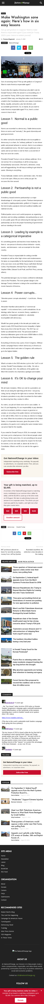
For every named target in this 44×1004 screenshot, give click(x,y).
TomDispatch (5, 922)
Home (3, 856)
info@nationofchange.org (26, 975)
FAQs (3, 893)
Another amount (13, 517)
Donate (3, 887)
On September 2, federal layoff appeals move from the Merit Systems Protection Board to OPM (27, 579)
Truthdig (4, 928)
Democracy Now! (7, 925)
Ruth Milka (14, 828)
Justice (3, 581)
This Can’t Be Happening (9, 915)
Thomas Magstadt (9, 39)
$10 (7, 511)
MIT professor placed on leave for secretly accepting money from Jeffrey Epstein (11, 552)
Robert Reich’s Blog (8, 912)
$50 (25, 511)
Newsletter (5, 859)
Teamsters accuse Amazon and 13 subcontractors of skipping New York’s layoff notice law (27, 631)
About (3, 884)
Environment (5, 571)
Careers (3, 890)
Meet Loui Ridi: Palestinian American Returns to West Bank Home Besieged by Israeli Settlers (28, 610)
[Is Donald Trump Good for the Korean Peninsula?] (6, 656)
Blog (2, 865)
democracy (11, 527)
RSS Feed (4, 872)
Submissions (5, 897)
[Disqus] (22, 725)
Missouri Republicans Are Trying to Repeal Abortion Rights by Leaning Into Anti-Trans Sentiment (27, 590)
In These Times (6, 938)
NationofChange (14, 43)
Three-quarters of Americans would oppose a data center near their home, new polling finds (27, 569)
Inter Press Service (7, 931)
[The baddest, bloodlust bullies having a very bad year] (6, 640)
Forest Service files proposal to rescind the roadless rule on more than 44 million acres (26, 682)
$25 (16, 511)
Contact (4, 900)
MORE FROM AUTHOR (26, 562)
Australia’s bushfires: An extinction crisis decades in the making (33, 552)
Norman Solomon (16, 802)
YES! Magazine (6, 934)
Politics (3, 13)
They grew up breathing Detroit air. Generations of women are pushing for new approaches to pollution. (27, 600)
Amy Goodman (15, 817)
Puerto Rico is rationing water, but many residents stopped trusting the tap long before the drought (28, 662)
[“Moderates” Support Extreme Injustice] (5, 801)
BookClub (4, 869)
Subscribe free (12, 472)
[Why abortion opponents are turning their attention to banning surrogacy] (6, 672)
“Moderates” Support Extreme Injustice (27, 799)
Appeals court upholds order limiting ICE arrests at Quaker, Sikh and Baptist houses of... (27, 835)
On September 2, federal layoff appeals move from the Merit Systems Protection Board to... (26, 790)
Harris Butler (15, 795)
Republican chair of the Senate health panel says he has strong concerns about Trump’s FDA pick (26, 621)
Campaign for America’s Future (11, 918)
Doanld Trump (21, 527)
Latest (3, 862)
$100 (34, 511)
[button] (41, 3)
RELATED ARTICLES (8, 562)
